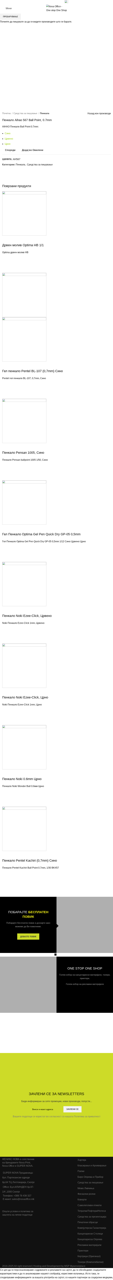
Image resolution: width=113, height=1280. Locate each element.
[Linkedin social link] (55, 2)
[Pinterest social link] (51, 2)
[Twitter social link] (48, 2)
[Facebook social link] (45, 2)
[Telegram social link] (58, 2)
